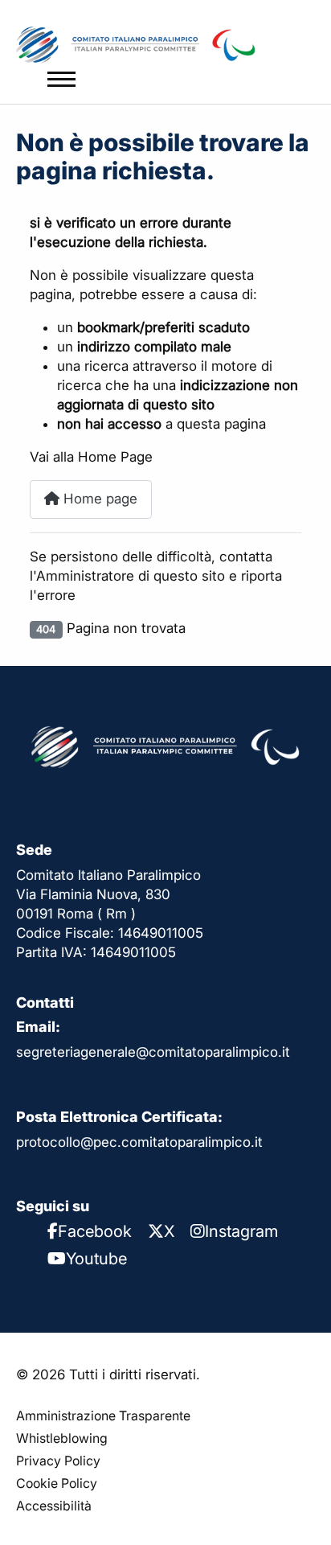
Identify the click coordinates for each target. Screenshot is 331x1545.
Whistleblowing (62, 1438)
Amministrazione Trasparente (103, 1415)
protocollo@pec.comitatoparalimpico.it (139, 1142)
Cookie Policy (56, 1483)
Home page (98, 499)
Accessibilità (54, 1505)
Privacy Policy (58, 1460)
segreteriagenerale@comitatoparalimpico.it (153, 1052)
